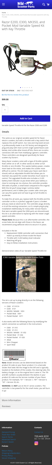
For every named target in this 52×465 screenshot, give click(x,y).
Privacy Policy (7, 455)
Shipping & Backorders (11, 453)
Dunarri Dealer (8, 442)
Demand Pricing (8, 432)
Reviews (6, 406)
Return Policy (7, 451)
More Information (11, 400)
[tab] (26, 132)
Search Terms (7, 437)
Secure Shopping (9, 458)
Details (5, 131)
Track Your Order (8, 434)
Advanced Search (9, 439)
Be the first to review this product (15, 95)
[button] (20, 87)
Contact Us (38, 432)
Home (4, 13)
